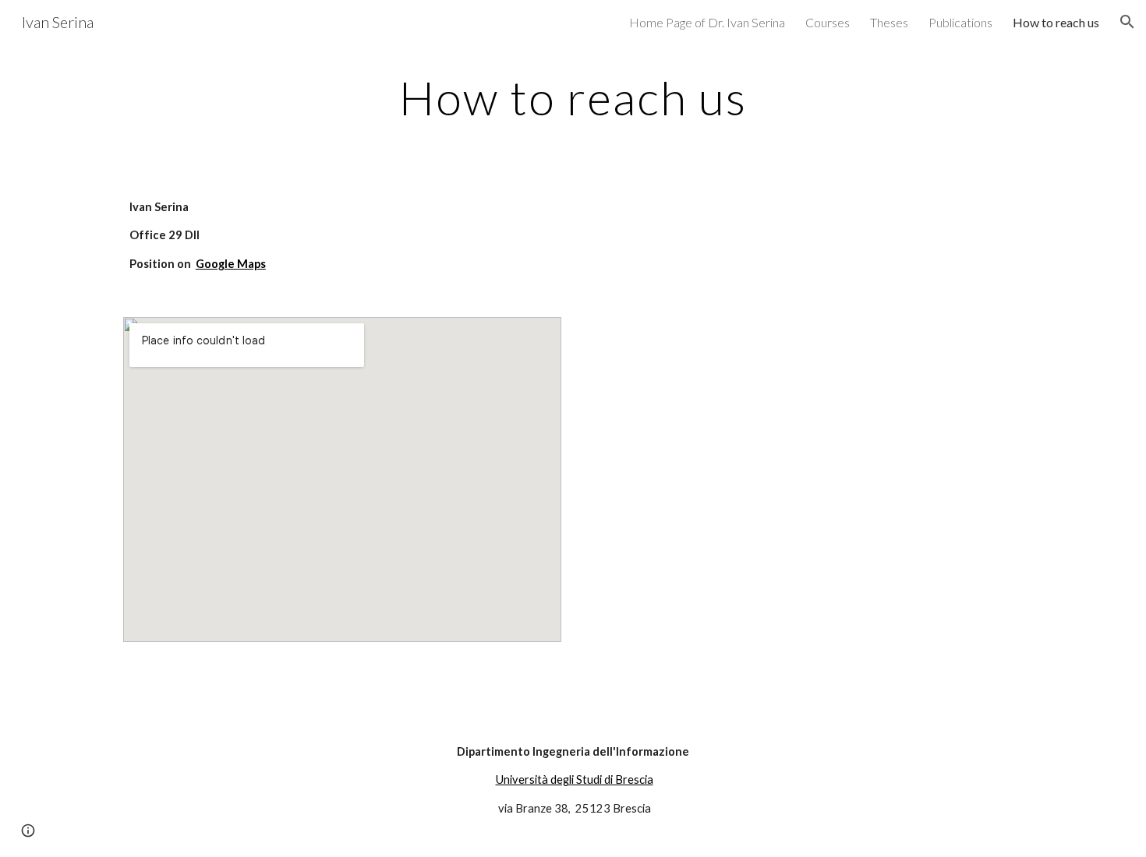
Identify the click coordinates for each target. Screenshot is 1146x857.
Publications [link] (960, 22)
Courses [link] (827, 22)
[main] (573, 97)
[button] (1127, 22)
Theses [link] (889, 22)
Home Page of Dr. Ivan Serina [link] (707, 22)
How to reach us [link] (1056, 22)
